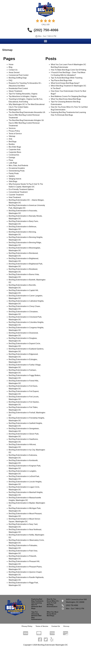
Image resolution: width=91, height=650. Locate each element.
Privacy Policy (14, 131)
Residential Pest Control (18, 88)
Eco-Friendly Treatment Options (21, 189)
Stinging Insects (15, 179)
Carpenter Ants (14, 149)
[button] (45, 41)
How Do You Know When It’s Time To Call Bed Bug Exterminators (53, 602)
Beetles (12, 144)
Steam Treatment (15, 91)
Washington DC (15, 110)
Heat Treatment (15, 197)
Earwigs (12, 157)
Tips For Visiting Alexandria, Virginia (23, 94)
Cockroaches (14, 155)
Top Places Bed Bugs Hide (61, 80)
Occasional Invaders (17, 168)
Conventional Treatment (18, 192)
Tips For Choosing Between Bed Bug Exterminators (36, 615)
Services (12, 128)
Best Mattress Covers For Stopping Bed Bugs (68, 96)
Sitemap (12, 136)
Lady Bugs (13, 163)
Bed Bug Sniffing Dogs (18, 78)
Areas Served (14, 72)
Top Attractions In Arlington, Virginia (23, 96)
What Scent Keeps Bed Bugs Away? (65, 83)
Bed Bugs (12, 141)
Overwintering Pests (17, 171)
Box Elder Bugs (15, 147)
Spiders (12, 176)
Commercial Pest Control (18, 75)
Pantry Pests (14, 173)
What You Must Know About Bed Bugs (66, 99)
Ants (10, 139)
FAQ (10, 80)
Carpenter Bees (15, 152)
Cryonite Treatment (16, 195)
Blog (10, 67)
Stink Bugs (13, 181)
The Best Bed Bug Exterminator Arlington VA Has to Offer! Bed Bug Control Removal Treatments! (26, 123)
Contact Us (13, 70)
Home (11, 64)
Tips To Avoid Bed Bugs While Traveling (66, 78)
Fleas (11, 160)
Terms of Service (15, 134)
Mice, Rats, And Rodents (18, 165)
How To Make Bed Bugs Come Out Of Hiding (68, 70)
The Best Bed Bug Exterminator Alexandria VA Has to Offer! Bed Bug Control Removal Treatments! (27, 115)
